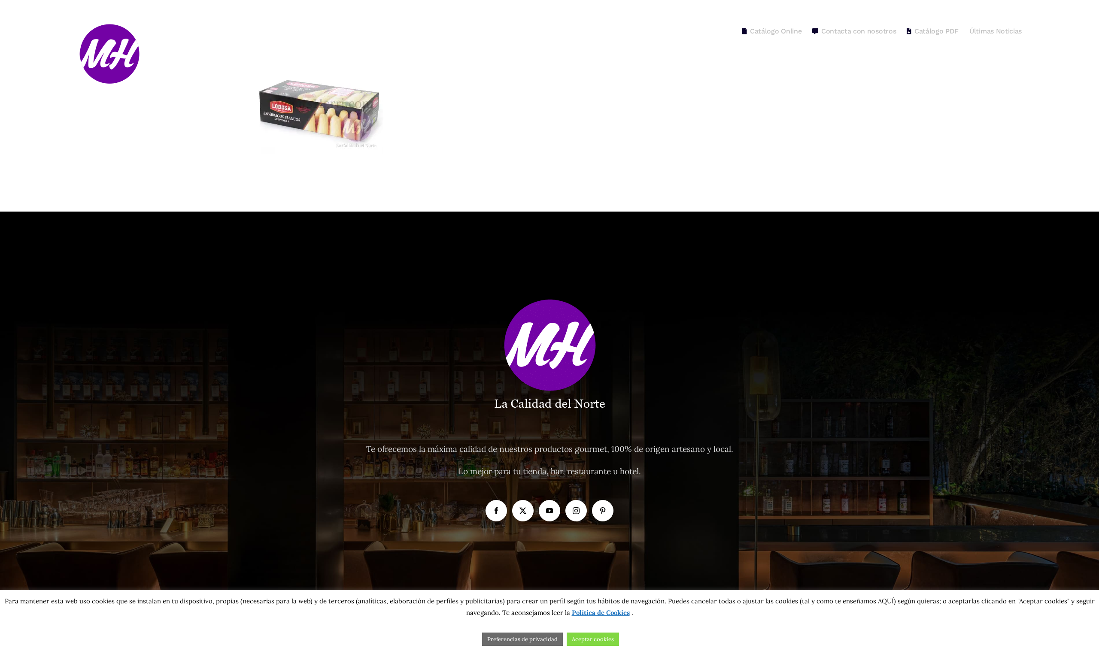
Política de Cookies (601, 613)
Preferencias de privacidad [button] (522, 639)
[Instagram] (576, 510)
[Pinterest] (602, 510)
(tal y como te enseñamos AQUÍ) (847, 601)
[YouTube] (549, 510)
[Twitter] (523, 510)
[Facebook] (496, 510)
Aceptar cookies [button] (593, 639)
